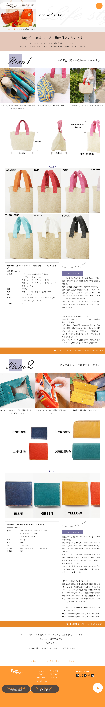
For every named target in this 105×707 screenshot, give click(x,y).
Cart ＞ (80, 350)
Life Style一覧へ (52, 661)
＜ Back (34, 661)
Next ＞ (72, 661)
